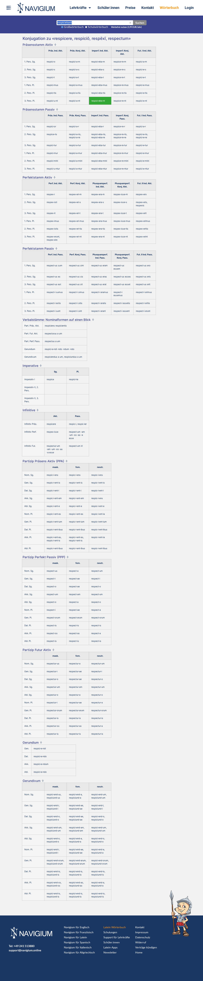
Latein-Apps (110, 947)
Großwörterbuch (74, 27)
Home (139, 952)
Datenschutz (142, 937)
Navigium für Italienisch (78, 947)
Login (189, 8)
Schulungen (110, 932)
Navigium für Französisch (78, 932)
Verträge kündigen (146, 947)
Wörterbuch (169, 8)
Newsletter (110, 952)
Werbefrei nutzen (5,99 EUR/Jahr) (126, 27)
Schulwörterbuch (98, 27)
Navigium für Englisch (76, 927)
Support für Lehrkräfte (116, 937)
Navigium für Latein (75, 937)
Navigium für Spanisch (77, 942)
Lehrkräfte (78, 8)
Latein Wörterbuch (114, 927)
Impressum (141, 932)
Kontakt (147, 8)
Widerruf (140, 942)
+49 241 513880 (24, 946)
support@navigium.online (25, 950)
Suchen (139, 22)
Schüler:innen (108, 8)
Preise (130, 8)
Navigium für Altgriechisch (79, 952)
